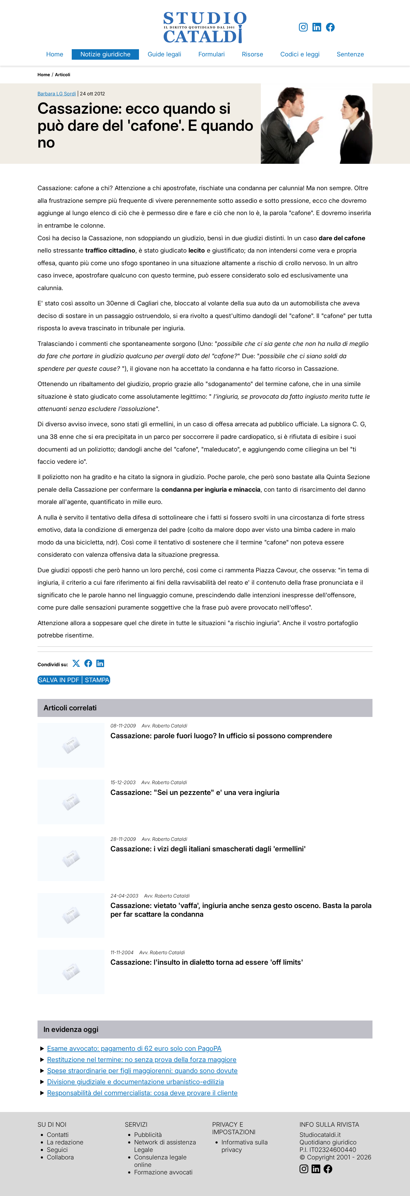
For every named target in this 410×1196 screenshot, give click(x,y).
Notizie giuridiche (105, 54)
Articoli (62, 74)
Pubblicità (148, 1134)
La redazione (65, 1142)
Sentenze (350, 54)
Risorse (252, 54)
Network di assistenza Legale (165, 1145)
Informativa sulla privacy (245, 1145)
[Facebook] (330, 27)
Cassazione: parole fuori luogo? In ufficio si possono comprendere (221, 735)
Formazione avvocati (163, 1172)
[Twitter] (76, 663)
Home (54, 54)
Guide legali (164, 54)
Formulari (211, 54)
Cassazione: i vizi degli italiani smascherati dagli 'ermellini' (208, 848)
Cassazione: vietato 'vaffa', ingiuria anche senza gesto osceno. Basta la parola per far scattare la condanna (241, 910)
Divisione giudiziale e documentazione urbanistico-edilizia (135, 1082)
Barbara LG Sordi (57, 94)
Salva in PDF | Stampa (73, 680)
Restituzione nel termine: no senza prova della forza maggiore (142, 1059)
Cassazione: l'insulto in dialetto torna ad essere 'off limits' (206, 962)
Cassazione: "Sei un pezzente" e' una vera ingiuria (194, 792)
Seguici (57, 1149)
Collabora (60, 1157)
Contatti (58, 1134)
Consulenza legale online (160, 1160)
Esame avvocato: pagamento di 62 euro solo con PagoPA (134, 1048)
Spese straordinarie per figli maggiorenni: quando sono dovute (142, 1070)
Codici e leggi (300, 54)
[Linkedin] (316, 27)
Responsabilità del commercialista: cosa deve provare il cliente (142, 1093)
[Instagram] (303, 27)
